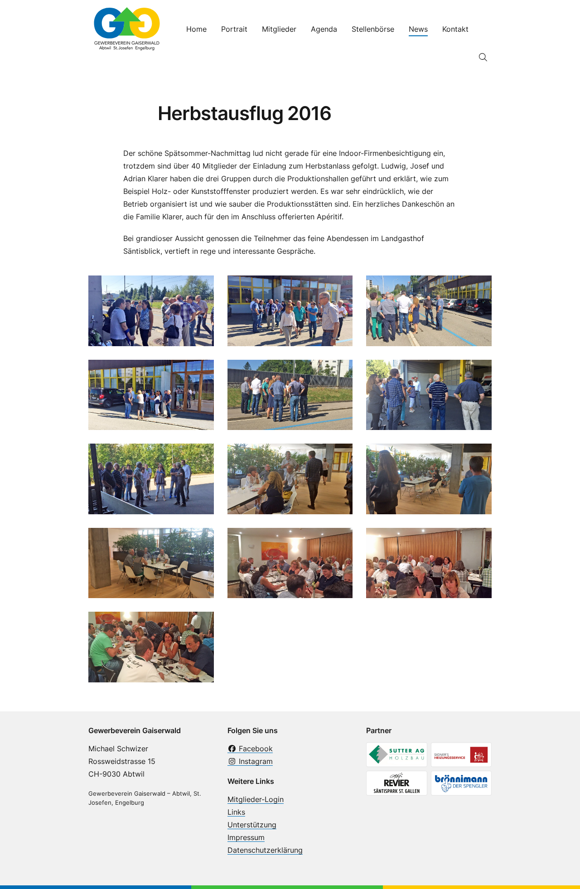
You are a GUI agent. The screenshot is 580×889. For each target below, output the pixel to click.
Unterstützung (251, 824)
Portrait (234, 29)
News (418, 29)
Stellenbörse (373, 29)
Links (236, 812)
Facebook (255, 748)
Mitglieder (279, 29)
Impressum (246, 837)
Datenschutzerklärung (265, 850)
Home (196, 29)
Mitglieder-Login (255, 799)
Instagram (255, 761)
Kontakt (455, 29)
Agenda (324, 29)
